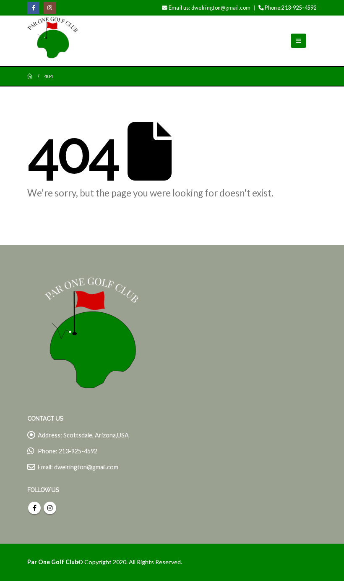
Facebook (34, 508)
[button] (298, 41)
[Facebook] (33, 8)
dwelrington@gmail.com (86, 467)
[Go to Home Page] (29, 76)
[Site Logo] (52, 41)
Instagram (50, 508)
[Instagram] (50, 8)
